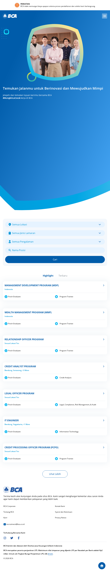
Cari (55, 259)
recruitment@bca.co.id (15, 524)
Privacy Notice (60, 518)
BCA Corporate (9, 506)
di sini (50, 554)
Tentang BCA (8, 512)
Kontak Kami (60, 506)
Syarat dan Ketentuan (63, 512)
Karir (5, 518)
